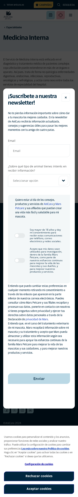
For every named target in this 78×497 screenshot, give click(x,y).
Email (11, 141)
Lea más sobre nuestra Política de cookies (45, 448)
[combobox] (39, 180)
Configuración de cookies (39, 464)
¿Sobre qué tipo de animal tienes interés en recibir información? (37, 168)
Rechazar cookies (39, 476)
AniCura (48, 204)
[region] (39, 461)
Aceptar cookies (39, 488)
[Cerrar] (66, 97)
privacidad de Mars (37, 319)
